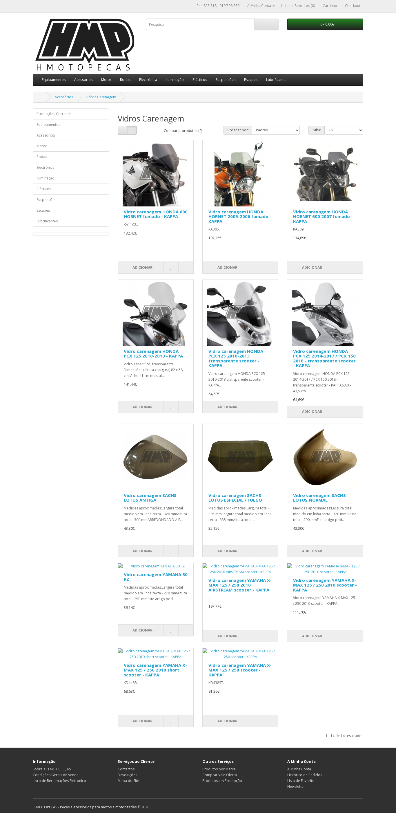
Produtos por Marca (219, 769)
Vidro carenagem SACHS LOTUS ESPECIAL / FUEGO (235, 497)
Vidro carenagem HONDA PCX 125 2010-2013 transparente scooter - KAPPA (235, 358)
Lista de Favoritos (301, 780)
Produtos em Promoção (222, 780)
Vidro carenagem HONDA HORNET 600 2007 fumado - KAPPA (323, 216)
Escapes (250, 79)
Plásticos (199, 79)
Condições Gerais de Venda (56, 774)
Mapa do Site (128, 780)
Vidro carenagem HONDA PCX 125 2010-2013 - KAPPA (153, 353)
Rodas (125, 79)
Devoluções (127, 774)
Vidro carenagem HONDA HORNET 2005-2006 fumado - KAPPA (239, 216)
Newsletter (296, 786)
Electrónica (148, 79)
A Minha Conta (299, 769)
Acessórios (83, 79)
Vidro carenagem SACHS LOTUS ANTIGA (150, 497)
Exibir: (316, 130)
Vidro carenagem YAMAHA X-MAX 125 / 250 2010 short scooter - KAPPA (155, 670)
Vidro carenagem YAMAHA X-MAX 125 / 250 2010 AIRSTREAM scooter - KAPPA (240, 585)
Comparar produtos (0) (183, 130)
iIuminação (175, 79)
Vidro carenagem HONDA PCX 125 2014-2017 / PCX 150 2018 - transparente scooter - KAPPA (324, 358)
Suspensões (225, 79)
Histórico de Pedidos (304, 774)
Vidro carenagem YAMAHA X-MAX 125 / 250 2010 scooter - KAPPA (325, 585)
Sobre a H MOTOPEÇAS (52, 769)
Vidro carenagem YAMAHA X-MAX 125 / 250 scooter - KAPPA (240, 670)
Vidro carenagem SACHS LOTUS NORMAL (319, 497)
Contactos (126, 769)
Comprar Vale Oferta (219, 774)
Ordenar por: (238, 130)
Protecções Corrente (54, 113)
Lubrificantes (276, 79)
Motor (106, 79)
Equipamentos (54, 79)
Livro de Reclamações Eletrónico (59, 780)
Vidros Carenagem (101, 97)
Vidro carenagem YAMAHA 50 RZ (156, 576)
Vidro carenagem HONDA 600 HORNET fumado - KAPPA (156, 214)
